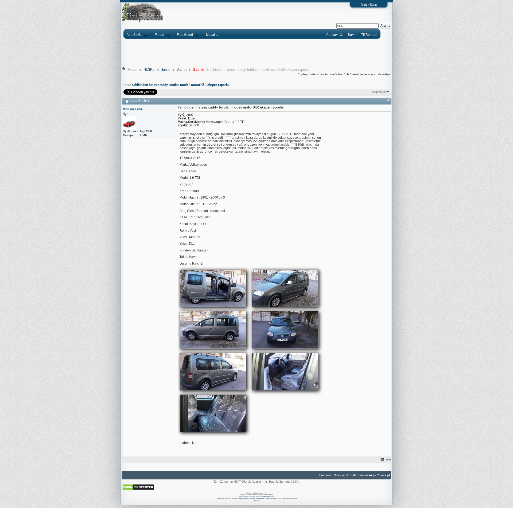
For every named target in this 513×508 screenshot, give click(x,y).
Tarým (352, 35)
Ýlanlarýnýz (334, 35)
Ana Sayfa (134, 35)
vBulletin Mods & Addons (263, 498)
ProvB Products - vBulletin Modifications (262, 496)
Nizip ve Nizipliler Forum (351, 475)
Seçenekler (379, 92)
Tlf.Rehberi (369, 35)
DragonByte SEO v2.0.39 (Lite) (247, 498)
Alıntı (388, 460)
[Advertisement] (256, 52)
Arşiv (372, 475)
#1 (389, 100)
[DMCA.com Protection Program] (138, 489)
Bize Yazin (326, 475)
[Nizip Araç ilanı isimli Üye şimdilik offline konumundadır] (129, 122)
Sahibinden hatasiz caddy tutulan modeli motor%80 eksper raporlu (180, 85)
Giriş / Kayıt (369, 4)
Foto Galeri (185, 35)
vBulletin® (256, 493)
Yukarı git (383, 475)
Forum (159, 35)
